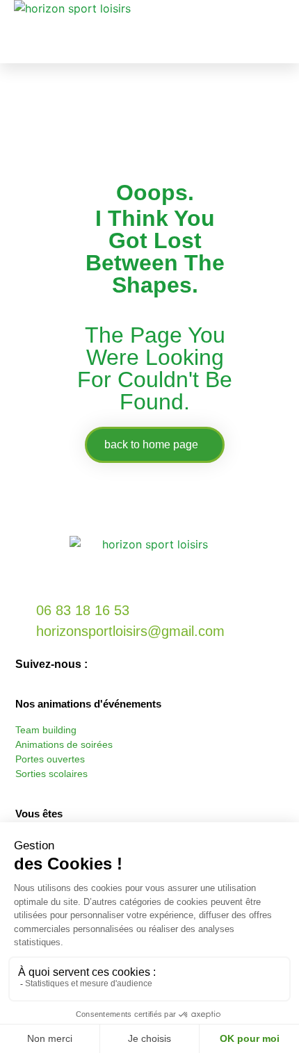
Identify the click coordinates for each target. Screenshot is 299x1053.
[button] (279, 31)
